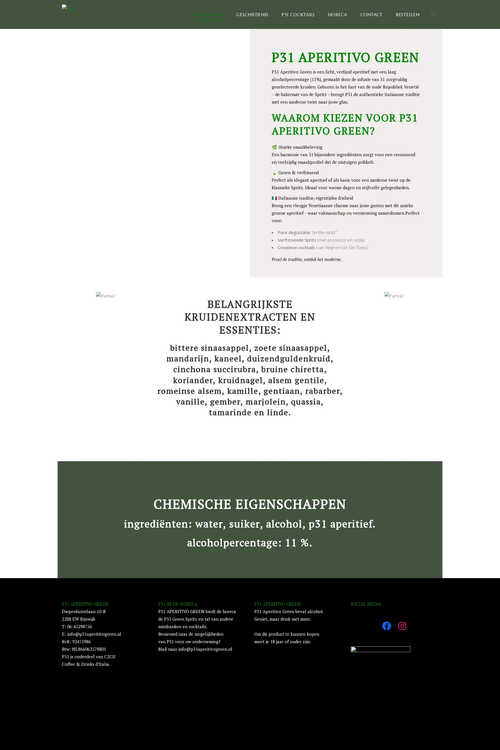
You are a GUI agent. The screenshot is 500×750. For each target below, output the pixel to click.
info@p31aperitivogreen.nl (94, 634)
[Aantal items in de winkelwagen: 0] (432, 14)
